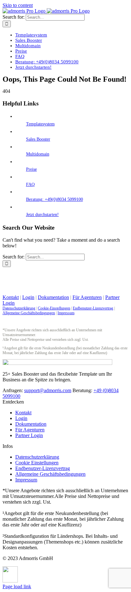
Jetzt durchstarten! (42, 214)
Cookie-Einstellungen (54, 308)
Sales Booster (38, 139)
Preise (31, 169)
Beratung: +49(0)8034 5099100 (54, 199)
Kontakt (11, 297)
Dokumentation (53, 297)
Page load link (17, 586)
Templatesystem (40, 124)
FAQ (30, 184)
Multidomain (37, 154)
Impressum (66, 313)
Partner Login (29, 435)
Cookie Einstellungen (37, 462)
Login (28, 297)
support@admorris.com (47, 390)
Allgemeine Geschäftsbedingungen (29, 313)
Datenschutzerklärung (19, 308)
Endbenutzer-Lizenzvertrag (93, 308)
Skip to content (18, 5)
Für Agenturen (87, 297)
